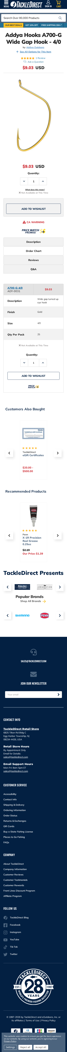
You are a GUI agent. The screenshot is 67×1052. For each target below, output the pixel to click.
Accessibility (9, 794)
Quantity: (33, 173)
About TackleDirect (13, 863)
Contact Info (10, 799)
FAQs (6, 842)
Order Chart (33, 251)
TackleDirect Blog (19, 917)
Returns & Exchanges (14, 820)
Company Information (15, 869)
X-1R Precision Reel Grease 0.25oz (32, 541)
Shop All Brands (31, 601)
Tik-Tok (14, 946)
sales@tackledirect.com (15, 757)
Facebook (15, 924)
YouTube (14, 939)
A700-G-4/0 (15, 287)
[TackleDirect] (26, 4)
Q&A (33, 269)
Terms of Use (32, 1020)
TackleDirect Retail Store (21, 728)
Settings (10, 1047)
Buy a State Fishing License (18, 831)
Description (33, 241)
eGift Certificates (33, 455)
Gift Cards (8, 826)
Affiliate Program (12, 896)
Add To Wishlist (33, 208)
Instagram (15, 932)
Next (60, 587)
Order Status (10, 815)
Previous (7, 587)
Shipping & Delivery (13, 804)
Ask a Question (36, 61)
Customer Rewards (13, 885)
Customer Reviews (13, 874)
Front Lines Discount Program (19, 890)
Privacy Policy (48, 1020)
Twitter (13, 954)
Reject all (25, 1047)
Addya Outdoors (35, 47)
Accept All (40, 1047)
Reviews (33, 260)
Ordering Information (14, 810)
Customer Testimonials (15, 879)
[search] (60, 18)
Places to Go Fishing (14, 837)
